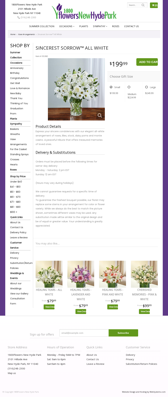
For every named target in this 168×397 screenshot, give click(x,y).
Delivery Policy (18, 232)
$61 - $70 (15, 197)
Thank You (16, 98)
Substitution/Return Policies (20, 265)
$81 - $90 (15, 207)
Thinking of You (19, 103)
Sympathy (99, 26)
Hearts (14, 164)
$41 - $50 (15, 186)
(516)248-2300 (28, 17)
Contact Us (131, 26)
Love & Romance (20, 88)
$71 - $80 (15, 202)
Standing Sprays (19, 154)
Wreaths (15, 134)
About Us (15, 222)
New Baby (15, 93)
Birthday (15, 73)
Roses (115, 26)
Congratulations (19, 78)
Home (12, 34)
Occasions (65, 26)
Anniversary (16, 68)
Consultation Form (17, 301)
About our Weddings (15, 286)
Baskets (14, 129)
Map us (12, 373)
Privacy (14, 258)
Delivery (14, 252)
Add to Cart (148, 62)
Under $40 (16, 181)
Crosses (14, 159)
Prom (13, 113)
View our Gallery (19, 293)
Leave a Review (19, 237)
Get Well (15, 83)
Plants (83, 26)
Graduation (16, 108)
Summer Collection (41, 26)
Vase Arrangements (26, 34)
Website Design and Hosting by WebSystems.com (144, 392)
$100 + (13, 212)
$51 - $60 (15, 191)
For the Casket (18, 149)
